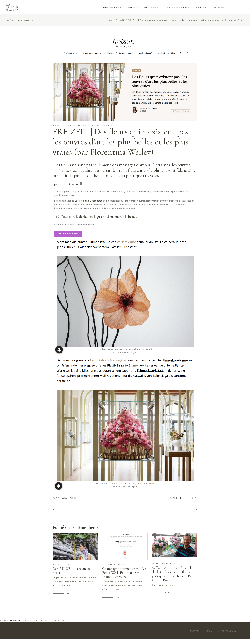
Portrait (94, 125)
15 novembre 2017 (164, 564)
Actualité (120, 20)
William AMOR (67, 498)
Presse (107, 125)
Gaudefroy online (21, 620)
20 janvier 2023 (113, 565)
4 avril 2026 (61, 565)
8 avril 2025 (61, 125)
